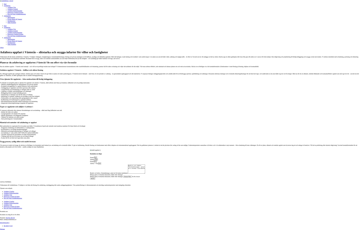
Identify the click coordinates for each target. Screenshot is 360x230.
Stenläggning (11, 21)
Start (5, 4)
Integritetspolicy (4, 223)
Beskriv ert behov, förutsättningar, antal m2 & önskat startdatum (109, 173)
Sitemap (2, 229)
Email (92, 161)
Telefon (92, 159)
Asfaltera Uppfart (13, 9)
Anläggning (7, 16)
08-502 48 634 (10, 218)
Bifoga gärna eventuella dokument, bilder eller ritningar (106, 176)
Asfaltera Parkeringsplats (15, 11)
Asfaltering (7, 5)
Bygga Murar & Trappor (15, 19)
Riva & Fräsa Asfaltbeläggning (17, 14)
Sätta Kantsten (12, 22)
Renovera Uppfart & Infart (15, 12)
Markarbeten (11, 17)
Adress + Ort (94, 163)
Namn (92, 157)
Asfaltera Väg (12, 7)
